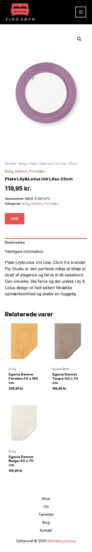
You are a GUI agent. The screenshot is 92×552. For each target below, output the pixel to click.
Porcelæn (37, 171)
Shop (46, 499)
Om (46, 506)
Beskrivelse (15, 242)
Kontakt (46, 530)
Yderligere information (24, 251)
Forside (10, 163)
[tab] (46, 242)
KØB (14, 218)
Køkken (21, 171)
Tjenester (46, 514)
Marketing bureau (61, 541)
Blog (46, 522)
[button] (79, 39)
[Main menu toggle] (80, 12)
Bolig (22, 163)
